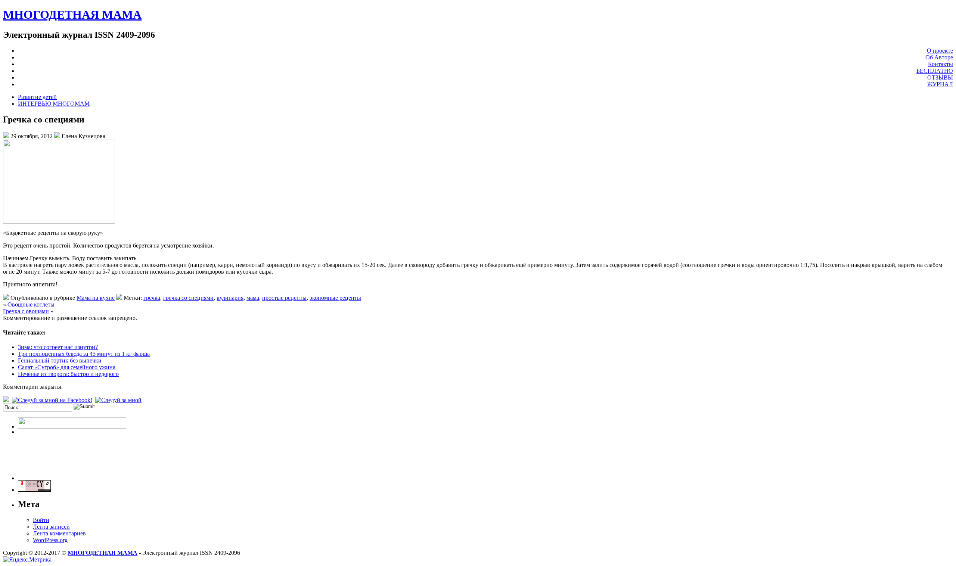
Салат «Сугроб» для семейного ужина (66, 367)
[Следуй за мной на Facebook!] (53, 400)
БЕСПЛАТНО (934, 71)
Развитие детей (37, 97)
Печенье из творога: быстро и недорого (68, 374)
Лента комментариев (59, 533)
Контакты (940, 64)
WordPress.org (50, 540)
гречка (151, 298)
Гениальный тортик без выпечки (60, 360)
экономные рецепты (335, 298)
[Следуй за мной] (119, 400)
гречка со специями (188, 298)
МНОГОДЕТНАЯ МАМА (72, 14)
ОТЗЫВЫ (940, 77)
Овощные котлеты (31, 304)
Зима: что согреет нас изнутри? (58, 347)
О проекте (940, 50)
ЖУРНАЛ (940, 84)
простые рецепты (284, 298)
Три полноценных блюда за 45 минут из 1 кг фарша (84, 354)
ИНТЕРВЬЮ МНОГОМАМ (54, 103)
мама (252, 298)
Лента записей (51, 526)
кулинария (230, 298)
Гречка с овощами (26, 311)
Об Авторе (939, 57)
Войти (41, 520)
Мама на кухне (96, 298)
